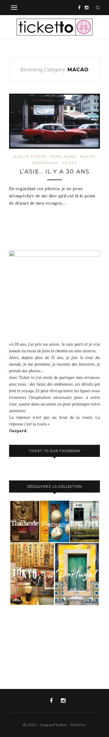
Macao (87, 156)
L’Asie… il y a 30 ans (55, 171)
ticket (69, 163)
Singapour (45, 163)
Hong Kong (63, 156)
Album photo (30, 156)
